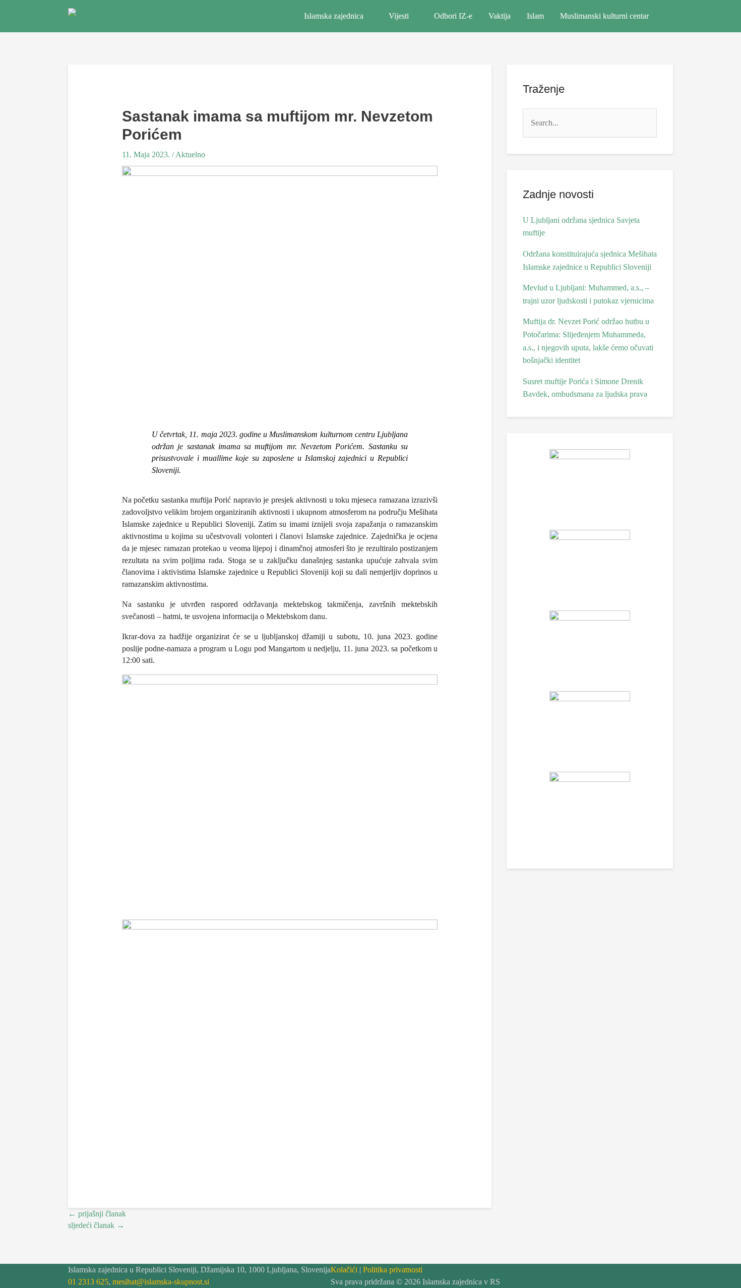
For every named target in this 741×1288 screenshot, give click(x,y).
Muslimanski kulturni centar (604, 16)
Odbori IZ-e (453, 16)
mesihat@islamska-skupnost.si (160, 1281)
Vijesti (399, 16)
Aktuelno (190, 154)
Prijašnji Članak (97, 1213)
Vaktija (499, 16)
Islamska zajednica (333, 16)
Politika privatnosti (392, 1269)
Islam (535, 16)
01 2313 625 (88, 1281)
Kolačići (344, 1269)
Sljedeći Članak (96, 1225)
